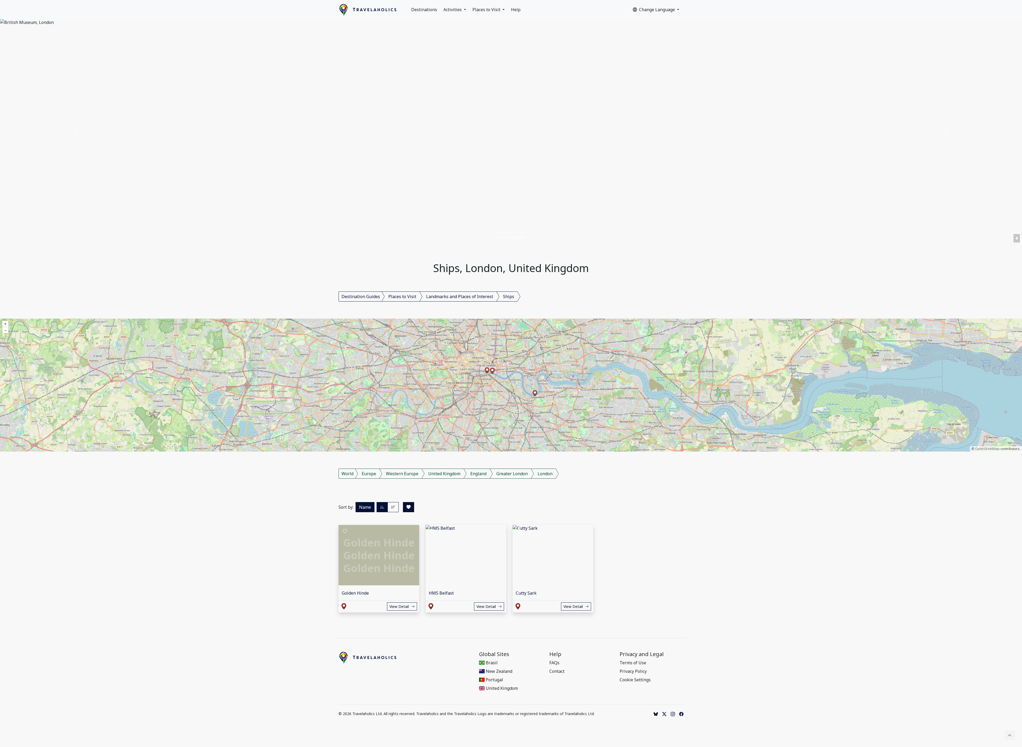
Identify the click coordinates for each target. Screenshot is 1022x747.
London (545, 474)
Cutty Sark (526, 593)
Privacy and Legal (642, 654)
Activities (453, 9)
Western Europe (402, 474)
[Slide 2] (511, 237)
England (478, 474)
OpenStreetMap (987, 448)
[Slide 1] (501, 237)
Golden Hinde (355, 593)
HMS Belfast (441, 593)
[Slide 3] (521, 237)
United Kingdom (444, 474)
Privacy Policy (633, 671)
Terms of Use (633, 663)
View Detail (399, 606)
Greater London (512, 474)
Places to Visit (486, 9)
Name (365, 507)
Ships (508, 296)
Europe (369, 474)
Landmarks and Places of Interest (459, 296)
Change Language (657, 9)
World (347, 474)
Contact (556, 671)
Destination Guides (360, 296)
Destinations (424, 9)
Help (516, 9)
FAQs (554, 663)
